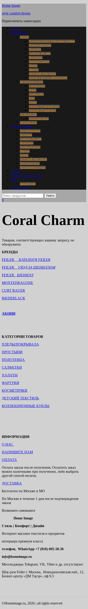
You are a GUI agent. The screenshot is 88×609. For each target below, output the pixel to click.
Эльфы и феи (36, 94)
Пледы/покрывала (30, 130)
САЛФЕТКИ (12, 367)
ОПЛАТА (9, 460)
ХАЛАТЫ (10, 375)
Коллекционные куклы (33, 167)
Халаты (33, 65)
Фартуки (34, 69)
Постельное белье (39, 118)
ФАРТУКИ (10, 383)
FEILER (24, 37)
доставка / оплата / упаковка (26, 175)
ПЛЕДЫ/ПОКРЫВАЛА (20, 344)
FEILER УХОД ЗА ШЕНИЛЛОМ (48, 77)
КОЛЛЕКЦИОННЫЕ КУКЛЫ (25, 406)
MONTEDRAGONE (31, 82)
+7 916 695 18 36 (20, 187)
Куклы (32, 90)
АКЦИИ (16, 171)
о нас (13, 179)
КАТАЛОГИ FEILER (34, 260)
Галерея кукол (37, 86)
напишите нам (28, 183)
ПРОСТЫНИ (12, 352)
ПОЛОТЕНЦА (13, 360)
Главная (15, 29)
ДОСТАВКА (12, 483)
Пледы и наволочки (40, 45)
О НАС (8, 444)
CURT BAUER (28, 114)
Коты (32, 98)
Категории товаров (21, 126)
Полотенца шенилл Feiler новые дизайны (52, 41)
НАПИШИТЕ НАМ (17, 452)
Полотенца (35, 49)
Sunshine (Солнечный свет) (44, 106)
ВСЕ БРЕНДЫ (19, 33)
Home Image (11, 5)
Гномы (33, 102)
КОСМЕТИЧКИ (14, 390)
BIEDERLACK (28, 122)
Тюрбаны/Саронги (39, 61)
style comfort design (16, 13)
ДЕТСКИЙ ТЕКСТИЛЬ (42, 73)
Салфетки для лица (40, 53)
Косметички (35, 57)
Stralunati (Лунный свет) (42, 110)
